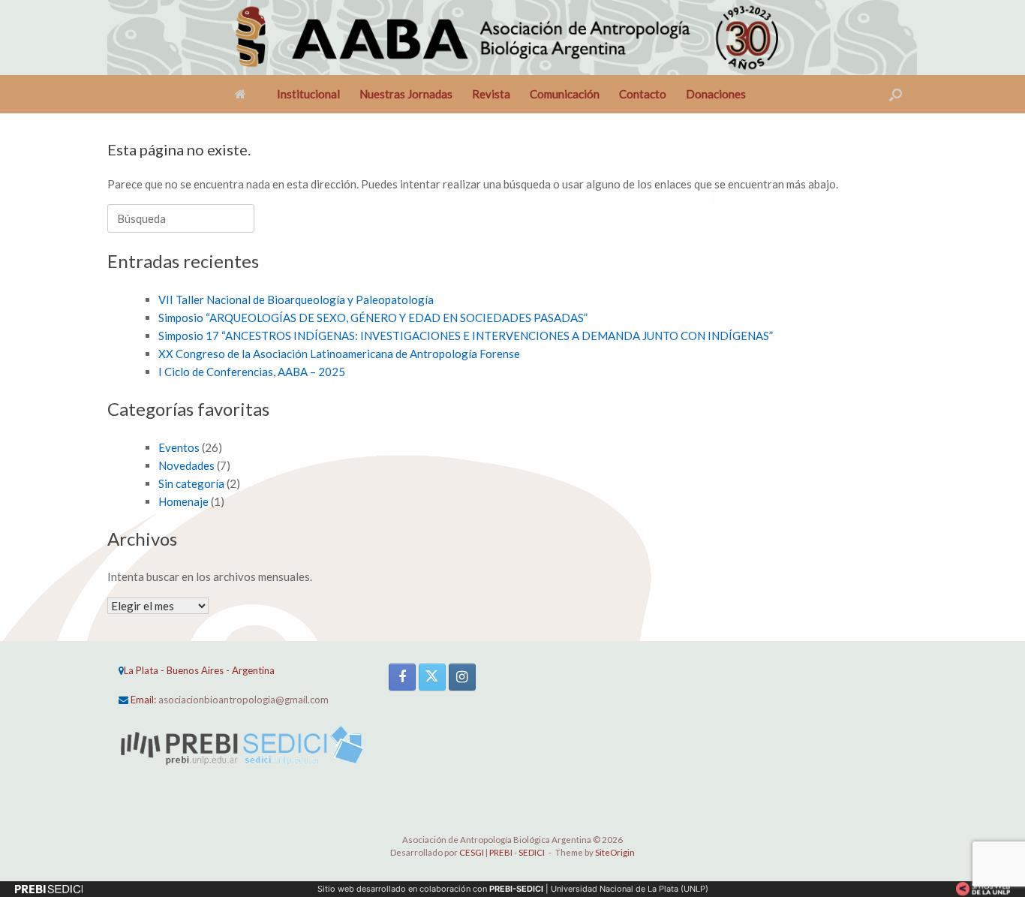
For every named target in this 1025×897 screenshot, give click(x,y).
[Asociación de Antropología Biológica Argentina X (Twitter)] (432, 677)
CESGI (472, 852)
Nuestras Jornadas (405, 94)
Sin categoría (191, 483)
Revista (491, 94)
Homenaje (183, 501)
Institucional (308, 94)
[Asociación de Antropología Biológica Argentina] (519, 37)
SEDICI (532, 852)
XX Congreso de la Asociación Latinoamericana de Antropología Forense (339, 353)
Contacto (642, 94)
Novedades (186, 465)
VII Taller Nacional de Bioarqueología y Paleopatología (296, 299)
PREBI (500, 852)
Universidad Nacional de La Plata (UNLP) (629, 888)
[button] (895, 94)
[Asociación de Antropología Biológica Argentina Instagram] (462, 677)
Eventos (179, 447)
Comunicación (565, 94)
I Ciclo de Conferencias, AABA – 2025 (251, 371)
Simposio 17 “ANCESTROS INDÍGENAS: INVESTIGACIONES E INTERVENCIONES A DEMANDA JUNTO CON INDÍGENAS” (465, 335)
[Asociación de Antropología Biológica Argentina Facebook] (402, 677)
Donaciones (716, 94)
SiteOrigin (615, 852)
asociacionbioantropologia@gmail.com (243, 700)
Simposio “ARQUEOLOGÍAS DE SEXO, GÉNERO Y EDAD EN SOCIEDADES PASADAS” (373, 317)
